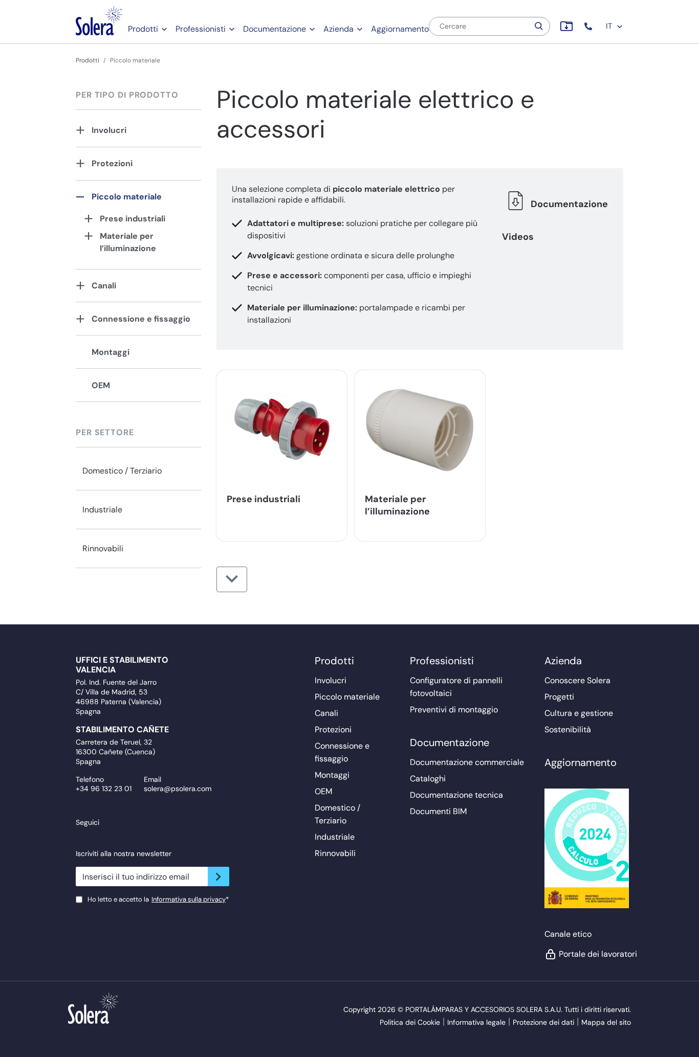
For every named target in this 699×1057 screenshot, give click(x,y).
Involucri (109, 130)
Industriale (102, 509)
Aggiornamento (400, 29)
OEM (101, 385)
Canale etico (568, 934)
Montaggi (110, 352)
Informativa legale (476, 1022)
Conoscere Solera (577, 680)
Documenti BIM (438, 811)
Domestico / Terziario (122, 470)
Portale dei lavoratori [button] (592, 954)
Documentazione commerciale (467, 762)
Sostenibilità (567, 729)
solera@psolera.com (177, 788)
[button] (589, 26)
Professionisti (201, 29)
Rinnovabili (102, 548)
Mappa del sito (606, 1022)
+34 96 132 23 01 (104, 788)
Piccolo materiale (127, 196)
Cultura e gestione (578, 713)
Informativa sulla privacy (188, 899)
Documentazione (274, 29)
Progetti (559, 696)
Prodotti (143, 29)
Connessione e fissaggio (141, 318)
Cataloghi (428, 778)
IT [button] (610, 26)
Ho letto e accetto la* (158, 899)
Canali (104, 285)
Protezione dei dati (543, 1022)
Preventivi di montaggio (454, 709)
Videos (518, 237)
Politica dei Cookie (410, 1022)
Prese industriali (132, 218)
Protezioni (112, 163)
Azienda (338, 29)
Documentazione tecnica (456, 795)
